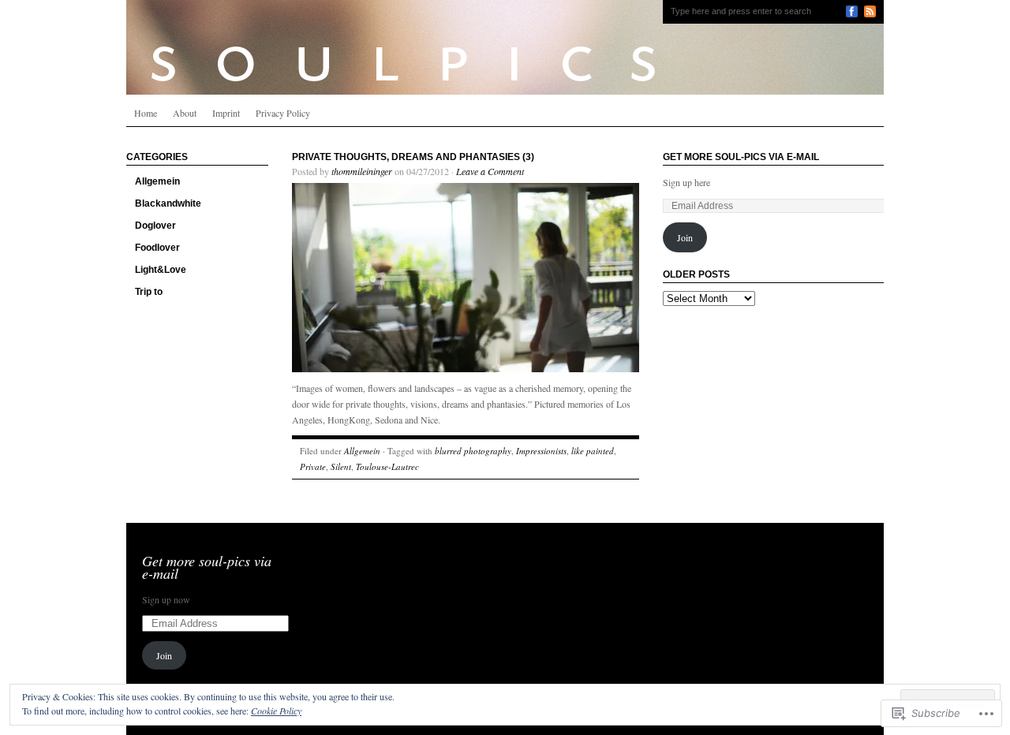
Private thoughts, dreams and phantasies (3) (413, 156)
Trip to (149, 291)
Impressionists (541, 451)
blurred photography (473, 451)
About (184, 112)
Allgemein (157, 181)
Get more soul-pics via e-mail (741, 156)
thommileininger (361, 171)
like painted (592, 451)
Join (685, 237)
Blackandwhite (168, 203)
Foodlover (157, 247)
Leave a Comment (490, 171)
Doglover (155, 225)
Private (313, 466)
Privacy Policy (283, 112)
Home (145, 112)
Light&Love (160, 269)
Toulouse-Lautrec (387, 466)
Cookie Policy (276, 710)
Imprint (226, 112)
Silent (341, 466)
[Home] (505, 47)
